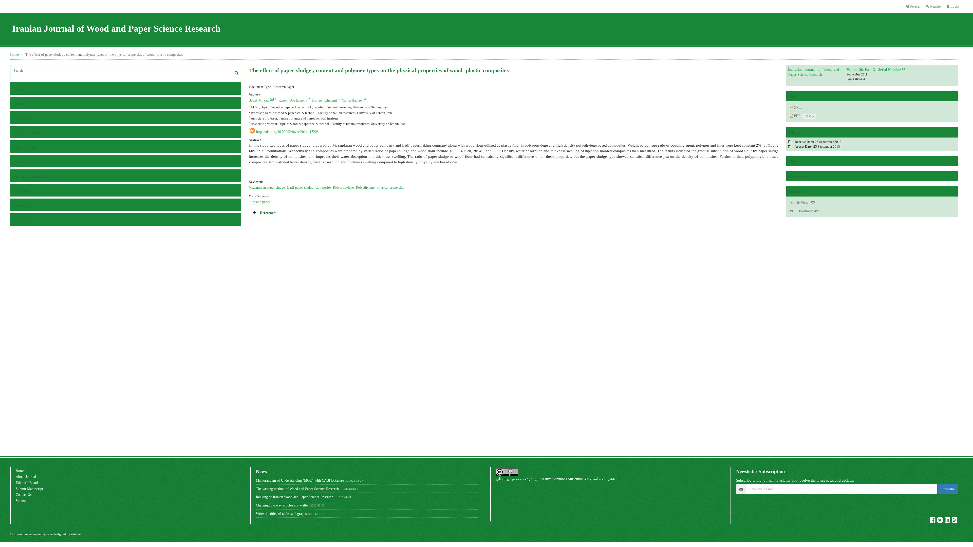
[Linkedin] (947, 520)
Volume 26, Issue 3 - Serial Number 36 (876, 69)
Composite (323, 187)
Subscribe (948, 489)
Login (954, 6)
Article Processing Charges (34, 176)
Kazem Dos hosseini (292, 100)
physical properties (390, 187)
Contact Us (22, 220)
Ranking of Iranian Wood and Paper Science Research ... (296, 497)
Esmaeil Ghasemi (324, 100)
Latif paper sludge (300, 187)
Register (935, 6)
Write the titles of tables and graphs (281, 514)
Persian (915, 6)
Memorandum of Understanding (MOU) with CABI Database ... (302, 480)
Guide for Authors (28, 162)
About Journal (26, 477)
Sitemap (21, 501)
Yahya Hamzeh (352, 100)
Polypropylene (343, 187)
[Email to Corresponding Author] (272, 99)
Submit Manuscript (28, 191)
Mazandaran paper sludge (267, 187)
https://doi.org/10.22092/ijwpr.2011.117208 (287, 132)
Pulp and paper (259, 202)
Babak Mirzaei (259, 100)
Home (14, 54)
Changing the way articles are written (282, 505)
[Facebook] (933, 520)
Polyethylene (365, 187)
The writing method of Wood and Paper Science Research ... (299, 489)
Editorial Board (26, 133)
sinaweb (76, 534)
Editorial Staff (25, 147)
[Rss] (954, 520)
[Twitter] (940, 520)
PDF (804, 116)
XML (797, 107)
